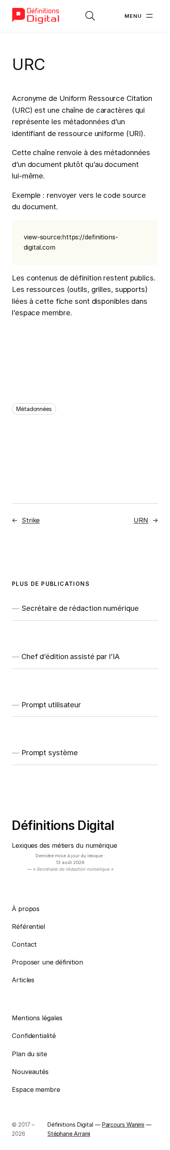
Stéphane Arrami (69, 1133)
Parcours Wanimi (123, 1124)
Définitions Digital (63, 825)
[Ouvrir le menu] (139, 15)
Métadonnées (34, 408)
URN (141, 520)
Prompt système (49, 752)
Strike (31, 520)
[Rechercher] (90, 16)
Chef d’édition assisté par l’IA (70, 656)
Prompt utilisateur (51, 705)
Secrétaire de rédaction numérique (80, 608)
